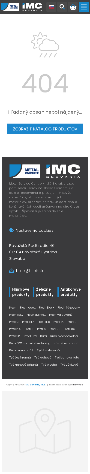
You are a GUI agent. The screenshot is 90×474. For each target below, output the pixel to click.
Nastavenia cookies (34, 230)
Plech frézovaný (69, 307)
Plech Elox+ (46, 307)
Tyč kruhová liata (67, 357)
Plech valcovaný (60, 315)
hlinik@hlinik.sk (29, 270)
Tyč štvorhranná (48, 350)
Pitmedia (78, 384)
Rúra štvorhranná (66, 343)
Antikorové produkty (70, 292)
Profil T (29, 329)
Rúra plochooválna (64, 336)
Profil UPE (15, 336)
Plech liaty (16, 315)
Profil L (72, 322)
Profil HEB (44, 322)
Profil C (14, 322)
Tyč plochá (49, 365)
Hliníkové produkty (21, 292)
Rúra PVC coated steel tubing (29, 343)
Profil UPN (30, 336)
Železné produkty (45, 292)
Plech (13, 307)
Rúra (43, 336)
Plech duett (28, 307)
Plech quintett (36, 315)
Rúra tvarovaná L (21, 350)
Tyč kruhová (42, 357)
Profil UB (55, 329)
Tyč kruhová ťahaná (23, 365)
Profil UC (69, 329)
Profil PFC (15, 329)
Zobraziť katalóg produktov (45, 129)
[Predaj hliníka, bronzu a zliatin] (21, 7)
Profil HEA (28, 322)
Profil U (41, 329)
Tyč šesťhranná (20, 357)
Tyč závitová (69, 365)
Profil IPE (59, 322)
